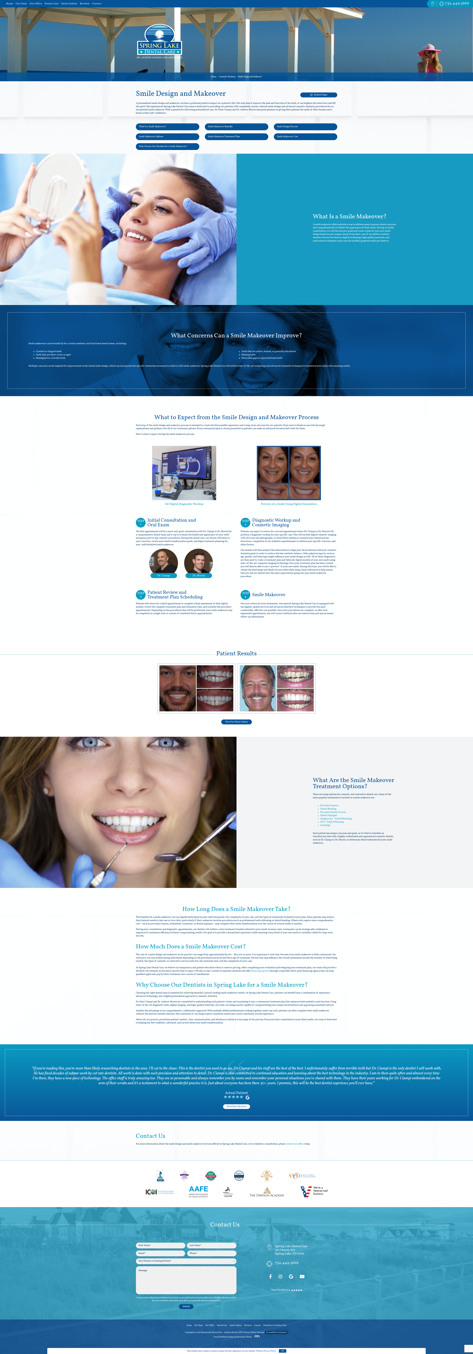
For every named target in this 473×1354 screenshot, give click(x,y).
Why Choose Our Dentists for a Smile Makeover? (163, 146)
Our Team (21, 3)
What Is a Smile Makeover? (152, 127)
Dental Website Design (224, 1337)
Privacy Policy (250, 1332)
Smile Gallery (69, 3)
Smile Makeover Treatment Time (224, 137)
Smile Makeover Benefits (220, 127)
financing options (260, 971)
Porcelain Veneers (329, 805)
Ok (282, 1351)
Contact (96, 3)
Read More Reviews (236, 1107)
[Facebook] (270, 1276)
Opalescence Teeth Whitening (336, 819)
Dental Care (52, 3)
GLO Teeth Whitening (332, 822)
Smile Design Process (287, 127)
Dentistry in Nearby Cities (275, 1325)
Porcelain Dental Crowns (333, 812)
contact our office (295, 1144)
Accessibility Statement (276, 1332)
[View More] (196, 688)
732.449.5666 (287, 1263)
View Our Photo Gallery (236, 722)
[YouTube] (302, 1276)
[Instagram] (280, 1276)
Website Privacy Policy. (266, 1351)
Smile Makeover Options (151, 137)
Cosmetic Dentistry (227, 77)
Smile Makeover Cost (287, 137)
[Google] (291, 1276)
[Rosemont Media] (255, 1337)
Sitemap (260, 1332)
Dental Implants (328, 815)
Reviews (85, 3)
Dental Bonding (328, 809)
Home (9, 3)
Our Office (36, 3)
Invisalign (325, 825)
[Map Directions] (432, 3)
